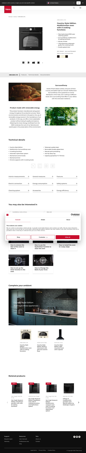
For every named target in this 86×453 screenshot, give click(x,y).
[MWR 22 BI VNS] (43, 334)
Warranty (6, 441)
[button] (61, 3)
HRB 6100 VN (24, 342)
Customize (42, 237)
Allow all (67, 237)
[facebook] (74, 437)
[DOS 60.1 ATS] (60, 334)
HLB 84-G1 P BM (68, 396)
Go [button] (78, 3)
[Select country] (77, 8)
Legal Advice (33, 450)
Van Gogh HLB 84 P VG (16, 397)
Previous (7, 402)
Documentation (45, 75)
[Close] (82, 3)
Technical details (33, 75)
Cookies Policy (51, 450)
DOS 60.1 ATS (58, 342)
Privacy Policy (42, 450)
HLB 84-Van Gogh (33, 396)
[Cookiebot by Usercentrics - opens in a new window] (72, 215)
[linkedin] (79, 437)
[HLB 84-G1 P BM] (69, 388)
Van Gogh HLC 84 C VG (51, 397)
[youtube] (77, 437)
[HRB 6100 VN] (26, 334)
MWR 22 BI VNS (42, 342)
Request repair (8, 439)
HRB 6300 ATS (13, 75)
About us (38, 439)
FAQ (20, 443)
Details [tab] (43, 219)
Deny (18, 237)
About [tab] (68, 219)
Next (42, 62)
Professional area (24, 441)
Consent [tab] (17, 219)
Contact (38, 441)
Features (24, 75)
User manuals (23, 439)
